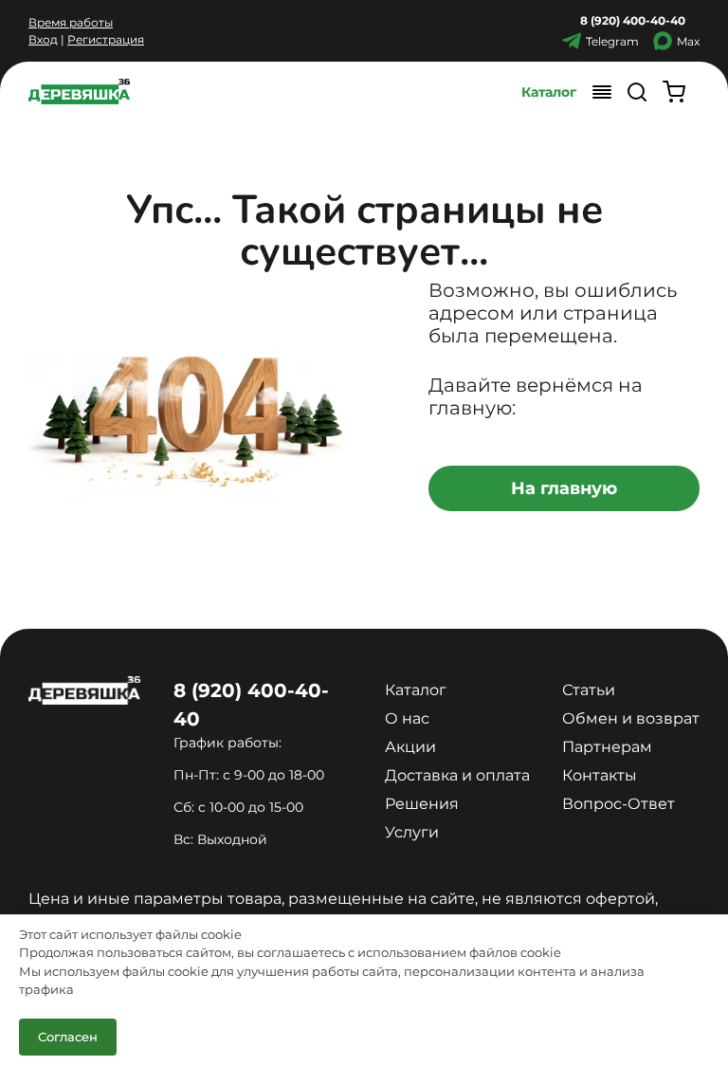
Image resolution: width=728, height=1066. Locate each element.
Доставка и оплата (457, 775)
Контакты (599, 775)
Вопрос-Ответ (618, 804)
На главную (564, 488)
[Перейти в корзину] (674, 91)
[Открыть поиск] (637, 91)
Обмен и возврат (631, 718)
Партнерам (607, 747)
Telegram (612, 41)
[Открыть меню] (601, 91)
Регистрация (105, 39)
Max (688, 41)
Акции (410, 747)
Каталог (548, 92)
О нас (407, 718)
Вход (43, 39)
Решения (422, 804)
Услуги (412, 832)
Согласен (68, 1036)
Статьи (588, 690)
